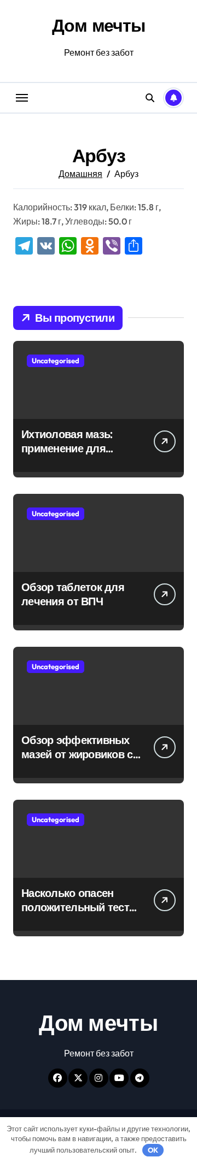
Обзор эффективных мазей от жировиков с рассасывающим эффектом (77, 761)
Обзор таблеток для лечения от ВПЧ (72, 594)
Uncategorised (55, 360)
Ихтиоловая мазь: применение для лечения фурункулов (75, 448)
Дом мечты (98, 25)
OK (153, 1150)
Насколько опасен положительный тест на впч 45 (75, 907)
